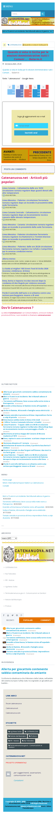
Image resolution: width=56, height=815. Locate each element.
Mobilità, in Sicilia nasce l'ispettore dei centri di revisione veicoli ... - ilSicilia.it (15, 157)
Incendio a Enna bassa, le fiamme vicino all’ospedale (23, 507)
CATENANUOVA (11, 567)
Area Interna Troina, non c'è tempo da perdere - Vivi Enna (40, 157)
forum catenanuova (14, 703)
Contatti (6, 486)
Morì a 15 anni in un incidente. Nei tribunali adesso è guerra (26, 496)
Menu (9, 6)
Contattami (18, 780)
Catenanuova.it (12, 708)
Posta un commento (15, 169)
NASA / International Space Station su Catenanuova (23, 483)
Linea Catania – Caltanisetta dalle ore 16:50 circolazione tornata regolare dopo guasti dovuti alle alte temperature (27, 190)
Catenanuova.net (12, 806)
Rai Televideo (10, 574)
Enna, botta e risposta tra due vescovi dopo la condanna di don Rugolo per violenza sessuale (24, 281)
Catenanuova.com (13, 713)
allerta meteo (8, 258)
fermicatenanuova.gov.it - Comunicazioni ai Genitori (25, 593)
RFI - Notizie (9, 580)
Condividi (22, 92)
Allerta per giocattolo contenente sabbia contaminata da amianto (24, 671)
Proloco (8, 606)
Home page (7, 480)
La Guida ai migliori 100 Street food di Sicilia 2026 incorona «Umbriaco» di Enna (25, 269)
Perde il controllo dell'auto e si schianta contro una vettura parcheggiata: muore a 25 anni (26, 294)
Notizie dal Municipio (13, 599)
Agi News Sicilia (11, 586)
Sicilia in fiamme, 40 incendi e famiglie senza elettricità (24, 510)
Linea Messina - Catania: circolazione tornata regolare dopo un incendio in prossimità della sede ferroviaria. (28, 225)
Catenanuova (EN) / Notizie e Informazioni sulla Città (30, 802)
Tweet (13, 91)
